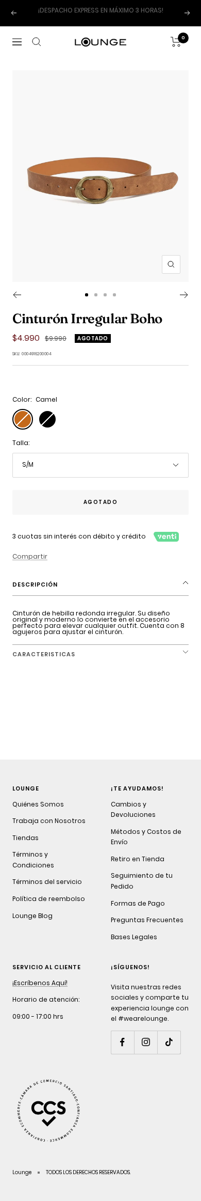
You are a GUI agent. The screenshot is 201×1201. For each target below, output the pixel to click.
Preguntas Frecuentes (147, 930)
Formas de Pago (138, 913)
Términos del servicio (47, 892)
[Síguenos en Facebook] (122, 1053)
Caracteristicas (43, 664)
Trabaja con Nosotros (49, 831)
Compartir (29, 566)
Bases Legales (134, 947)
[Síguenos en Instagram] (145, 1053)
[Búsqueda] (36, 52)
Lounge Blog (32, 926)
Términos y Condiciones (33, 870)
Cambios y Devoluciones (133, 820)
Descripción (35, 595)
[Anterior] (16, 305)
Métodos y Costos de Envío (146, 847)
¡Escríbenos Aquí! (40, 993)
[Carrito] (176, 53)
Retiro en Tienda (137, 869)
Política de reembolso (48, 909)
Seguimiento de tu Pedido (142, 892)
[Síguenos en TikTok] (168, 1053)
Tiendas (25, 848)
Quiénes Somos (38, 814)
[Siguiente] (184, 305)
